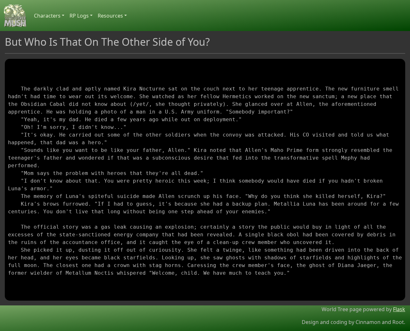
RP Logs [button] (79, 15)
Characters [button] (47, 15)
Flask (399, 309)
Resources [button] (110, 15)
